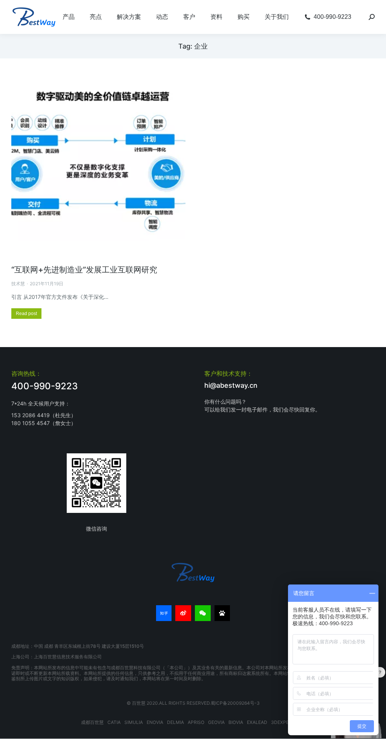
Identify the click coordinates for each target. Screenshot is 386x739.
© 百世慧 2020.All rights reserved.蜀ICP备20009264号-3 (193, 703)
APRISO (196, 722)
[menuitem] (68, 17)
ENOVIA (155, 722)
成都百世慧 (92, 722)
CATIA (114, 722)
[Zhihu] (164, 613)
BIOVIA (235, 722)
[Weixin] (203, 613)
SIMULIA (133, 722)
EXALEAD (257, 722)
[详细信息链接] (98, 168)
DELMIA (175, 722)
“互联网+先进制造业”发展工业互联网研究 (84, 269)
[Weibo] (183, 613)
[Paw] (222, 613)
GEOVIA (216, 722)
